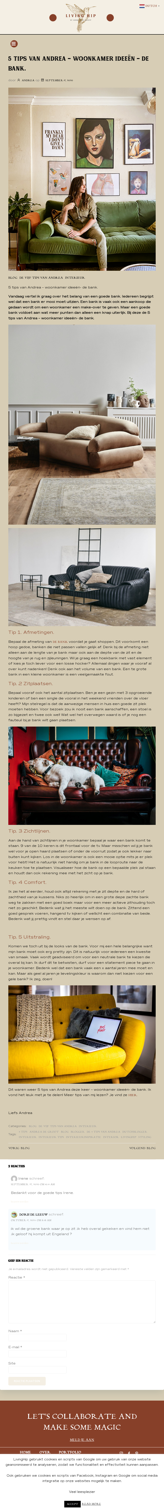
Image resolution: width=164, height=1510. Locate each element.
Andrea (28, 80)
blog (12, 278)
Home (25, 1452)
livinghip (128, 1137)
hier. (133, 1095)
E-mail (15, 1347)
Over (45, 1452)
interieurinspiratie (83, 1137)
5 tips (23, 1131)
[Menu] (53, 17)
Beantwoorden (19, 1202)
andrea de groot (44, 1131)
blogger (78, 1131)
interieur (28, 1137)
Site (12, 1363)
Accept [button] (72, 1504)
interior (111, 1137)
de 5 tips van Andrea (103, 1131)
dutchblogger (134, 1131)
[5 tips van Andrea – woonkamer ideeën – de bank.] (82, 179)
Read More (91, 1504)
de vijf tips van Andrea (41, 278)
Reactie (16, 1277)
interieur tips (51, 1137)
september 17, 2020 (59, 80)
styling (144, 1137)
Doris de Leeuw (33, 1215)
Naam (15, 1331)
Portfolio (70, 1452)
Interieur (75, 278)
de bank (60, 642)
